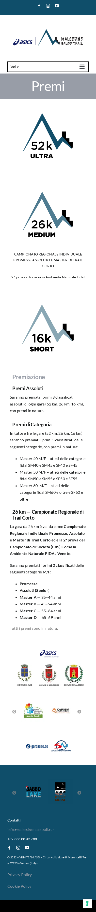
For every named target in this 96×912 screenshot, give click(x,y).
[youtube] (27, 848)
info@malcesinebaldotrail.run (31, 829)
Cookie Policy (19, 886)
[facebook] (9, 848)
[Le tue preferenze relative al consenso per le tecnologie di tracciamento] (87, 903)
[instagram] (18, 848)
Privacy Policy (19, 874)
